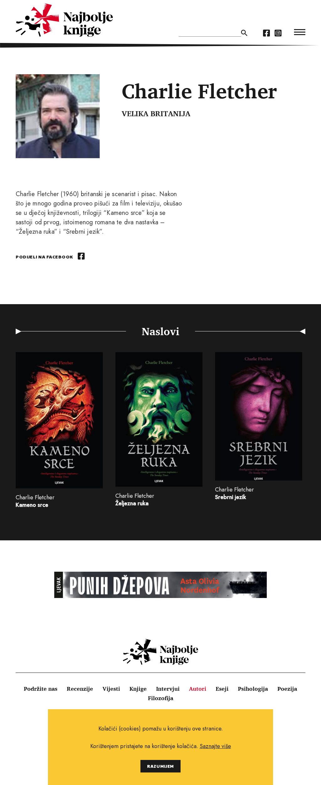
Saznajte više (215, 746)
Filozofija (160, 698)
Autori (197, 688)
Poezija (287, 688)
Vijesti (111, 688)
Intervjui (168, 688)
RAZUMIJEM (160, 766)
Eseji (222, 688)
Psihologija (253, 688)
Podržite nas (40, 688)
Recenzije (80, 688)
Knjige (138, 688)
